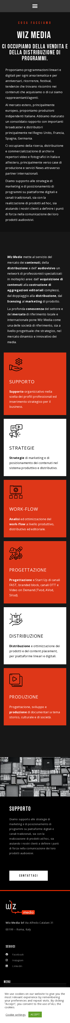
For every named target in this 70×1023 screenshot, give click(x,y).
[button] (35, 6)
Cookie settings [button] (16, 1014)
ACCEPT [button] (35, 1014)
